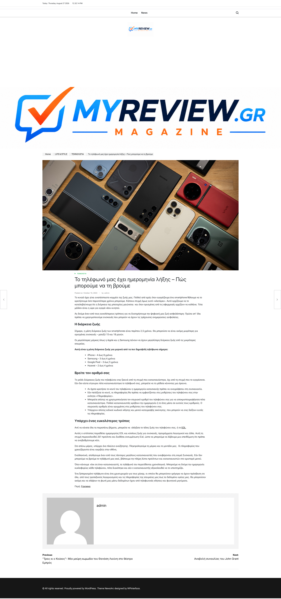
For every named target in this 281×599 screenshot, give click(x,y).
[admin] (70, 521)
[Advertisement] (140, 65)
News (144, 12)
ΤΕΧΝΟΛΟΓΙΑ (81, 273)
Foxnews (85, 486)
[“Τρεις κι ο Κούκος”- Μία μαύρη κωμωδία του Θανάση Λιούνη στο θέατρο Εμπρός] (3, 299)
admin (106, 293)
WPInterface (133, 588)
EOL (183, 427)
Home (134, 12)
